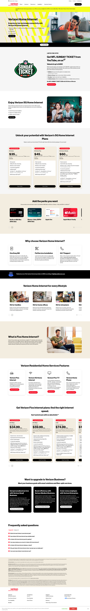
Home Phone (29, 600)
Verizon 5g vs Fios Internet (51, 602)
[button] (45, 533)
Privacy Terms (67, 596)
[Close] (88, 608)
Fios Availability (11, 600)
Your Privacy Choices (71, 598)
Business (48, 600)
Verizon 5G (50, 255)
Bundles (10, 602)
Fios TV (28, 596)
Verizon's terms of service (35, 578)
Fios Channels (30, 598)
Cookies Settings (64, 608)
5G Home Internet (12, 596)
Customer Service (49, 596)
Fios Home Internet (12, 598)
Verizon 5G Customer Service (70, 257)
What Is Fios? (48, 598)
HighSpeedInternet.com (58, 274)
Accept (73, 608)
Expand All (11, 530)
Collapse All (16, 530)
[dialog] (45, 9)
